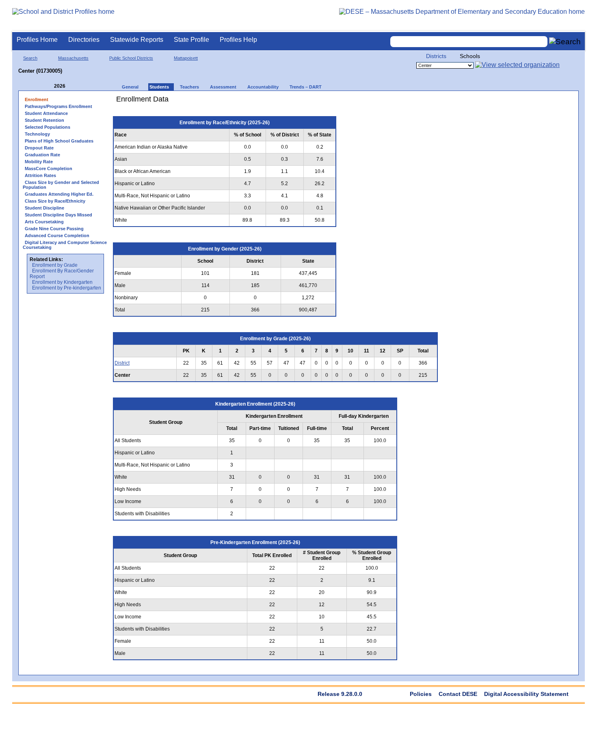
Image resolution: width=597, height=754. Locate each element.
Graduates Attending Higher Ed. (59, 194)
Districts (436, 56)
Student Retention (44, 120)
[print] (392, 102)
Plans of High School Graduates (59, 140)
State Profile (191, 39)
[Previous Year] (48, 86)
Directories (84, 39)
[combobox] (469, 41)
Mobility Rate (39, 161)
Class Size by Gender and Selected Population (61, 185)
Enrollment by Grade (55, 265)
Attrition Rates (40, 175)
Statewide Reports (136, 39)
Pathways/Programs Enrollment (58, 106)
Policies (421, 694)
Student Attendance (46, 113)
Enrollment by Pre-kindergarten (66, 288)
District (122, 363)
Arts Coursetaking (44, 221)
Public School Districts (131, 58)
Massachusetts (73, 58)
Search (30, 58)
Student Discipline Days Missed (58, 214)
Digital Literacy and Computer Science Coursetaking (65, 245)
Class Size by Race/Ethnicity (55, 201)
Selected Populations (47, 127)
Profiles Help (238, 39)
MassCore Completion (48, 168)
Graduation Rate (42, 154)
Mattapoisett (186, 58)
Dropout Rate (39, 147)
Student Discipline (44, 207)
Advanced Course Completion (57, 235)
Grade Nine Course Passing (54, 228)
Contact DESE (458, 694)
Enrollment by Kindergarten (62, 282)
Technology (37, 134)
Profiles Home (37, 39)
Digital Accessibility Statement (526, 694)
